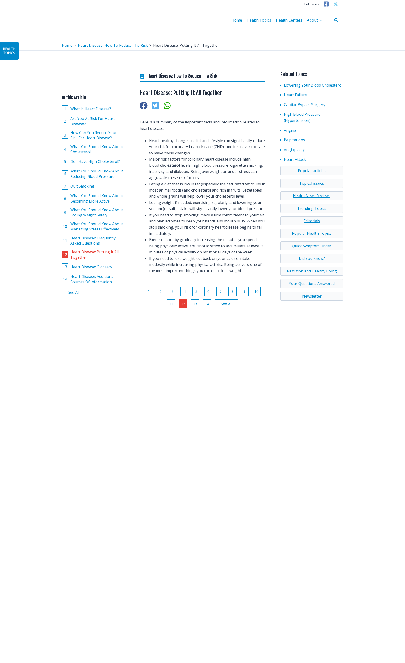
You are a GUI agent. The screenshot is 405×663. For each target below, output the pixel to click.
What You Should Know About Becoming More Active (93, 198)
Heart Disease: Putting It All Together (91, 254)
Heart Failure (295, 94)
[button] (336, 20)
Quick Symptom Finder (311, 246)
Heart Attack (295, 159)
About (312, 20)
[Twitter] (335, 4)
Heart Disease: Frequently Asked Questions (89, 240)
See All (73, 292)
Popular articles (312, 170)
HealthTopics (9, 50)
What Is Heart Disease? (87, 108)
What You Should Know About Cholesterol (93, 149)
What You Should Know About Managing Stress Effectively (93, 226)
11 (171, 304)
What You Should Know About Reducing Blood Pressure (93, 174)
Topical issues (311, 183)
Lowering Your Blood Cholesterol (313, 85)
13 (195, 304)
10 (256, 291)
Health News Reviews (311, 195)
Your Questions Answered (312, 283)
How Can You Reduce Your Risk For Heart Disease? (90, 135)
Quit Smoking (79, 185)
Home (237, 20)
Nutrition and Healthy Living (312, 271)
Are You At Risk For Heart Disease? (89, 121)
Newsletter (312, 296)
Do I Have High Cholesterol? (92, 161)
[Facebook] (326, 4)
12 (183, 304)
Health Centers (289, 20)
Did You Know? (312, 258)
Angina (290, 130)
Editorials (312, 220)
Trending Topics (311, 208)
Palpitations (294, 139)
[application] (320, 20)
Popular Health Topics (311, 233)
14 (207, 304)
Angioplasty (294, 149)
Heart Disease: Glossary (87, 266)
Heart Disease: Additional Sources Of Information (88, 279)
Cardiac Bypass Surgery (304, 104)
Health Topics (259, 20)
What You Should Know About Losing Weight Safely (93, 212)
